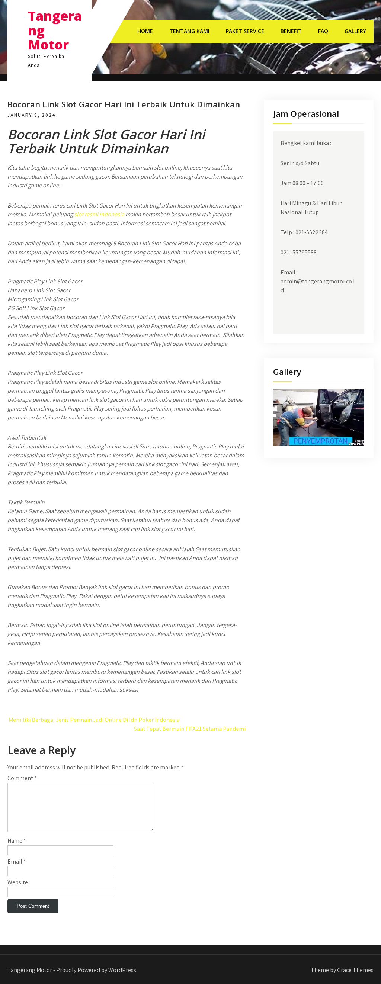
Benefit (291, 31)
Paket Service (245, 31)
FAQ (323, 31)
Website (17, 882)
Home (145, 31)
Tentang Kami (189, 31)
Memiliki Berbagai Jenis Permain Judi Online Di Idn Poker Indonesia (93, 720)
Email (16, 861)
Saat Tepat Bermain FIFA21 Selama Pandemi (190, 729)
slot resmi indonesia (99, 214)
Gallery (355, 31)
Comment (22, 778)
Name (16, 841)
